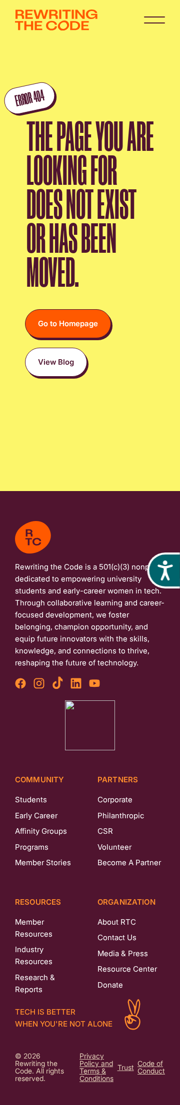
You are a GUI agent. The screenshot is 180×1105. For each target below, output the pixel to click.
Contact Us (117, 937)
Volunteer (115, 847)
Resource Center (127, 969)
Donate (110, 985)
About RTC (117, 922)
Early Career (36, 815)
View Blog (56, 362)
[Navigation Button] (154, 19)
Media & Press (123, 953)
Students (31, 799)
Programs (31, 847)
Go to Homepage (68, 323)
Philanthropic (121, 815)
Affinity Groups (41, 831)
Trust (126, 1068)
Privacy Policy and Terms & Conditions (97, 1068)
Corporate (115, 799)
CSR (105, 831)
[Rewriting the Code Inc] (90, 725)
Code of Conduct (151, 1067)
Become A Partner (129, 862)
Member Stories (43, 862)
